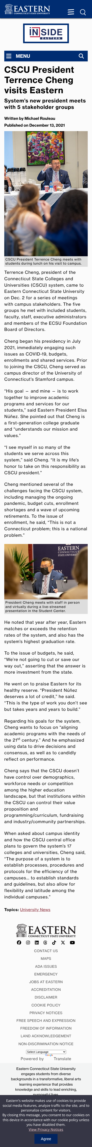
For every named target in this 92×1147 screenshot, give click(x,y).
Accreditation (46, 989)
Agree (46, 1139)
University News (35, 909)
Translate (62, 1059)
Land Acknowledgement (46, 1036)
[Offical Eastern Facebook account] (19, 943)
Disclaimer (46, 997)
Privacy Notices (46, 1013)
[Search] (81, 56)
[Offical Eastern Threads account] (45, 943)
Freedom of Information (46, 1028)
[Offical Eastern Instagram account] (28, 943)
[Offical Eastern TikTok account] (54, 943)
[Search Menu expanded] (83, 12)
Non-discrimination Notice (46, 1044)
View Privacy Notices (46, 1129)
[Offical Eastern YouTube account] (72, 943)
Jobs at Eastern (46, 982)
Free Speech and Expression (46, 1020)
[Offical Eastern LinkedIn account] (37, 943)
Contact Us (46, 951)
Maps (46, 958)
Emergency (46, 974)
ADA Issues (46, 966)
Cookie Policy (46, 1005)
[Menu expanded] (70, 12)
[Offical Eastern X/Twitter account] (63, 943)
